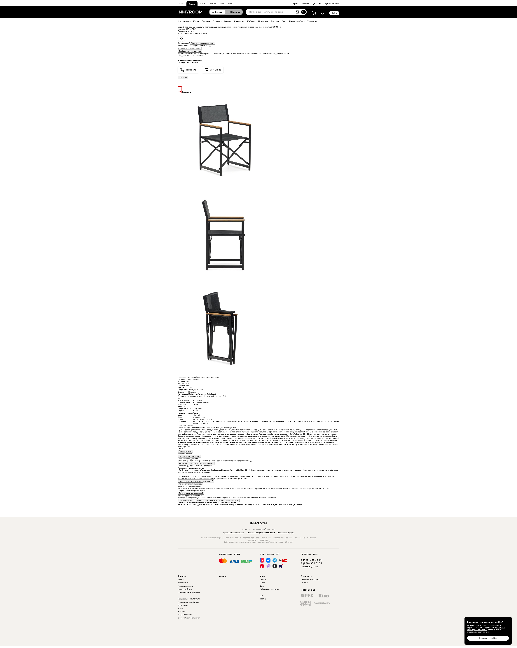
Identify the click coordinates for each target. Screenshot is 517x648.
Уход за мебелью (185, 589)
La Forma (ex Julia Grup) (203, 419)
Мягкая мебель (297, 21)
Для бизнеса (183, 605)
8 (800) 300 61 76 (311, 563)
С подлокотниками (201, 402)
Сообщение (215, 69)
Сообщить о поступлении (190, 51)
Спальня (206, 21)
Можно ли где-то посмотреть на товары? (196, 463)
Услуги (202, 3)
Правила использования (233, 532)
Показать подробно (309, 567)
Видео (262, 583)
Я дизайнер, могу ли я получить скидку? (196, 481)
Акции (180, 608)
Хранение (312, 21)
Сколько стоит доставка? (189, 456)
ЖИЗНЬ (263, 599)
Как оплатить (183, 583)
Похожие (183, 77)
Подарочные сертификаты (189, 592)
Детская (275, 21)
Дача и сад (239, 21)
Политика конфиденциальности (261, 532)
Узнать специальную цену (202, 43)
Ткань (190, 390)
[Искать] (303, 12)
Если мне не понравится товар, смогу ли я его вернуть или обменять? (209, 500)
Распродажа (184, 21)
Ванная (227, 21)
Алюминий (198, 390)
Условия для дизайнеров (188, 602)
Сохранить (186, 92)
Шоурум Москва (185, 614)
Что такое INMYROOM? (310, 579)
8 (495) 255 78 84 (332, 4)
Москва (305, 4)
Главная (181, 3)
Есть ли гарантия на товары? (191, 493)
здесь (251, 461)
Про (230, 3)
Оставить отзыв (185, 451)
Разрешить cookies (488, 638)
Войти (334, 13)
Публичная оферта (285, 532)
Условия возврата (185, 586)
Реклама (304, 583)
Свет (284, 21)
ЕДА (261, 595)
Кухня (196, 21)
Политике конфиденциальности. (486, 628)
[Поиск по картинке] (297, 12)
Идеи (262, 576)
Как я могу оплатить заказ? (190, 484)
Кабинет (251, 21)
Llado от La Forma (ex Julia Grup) (202, 394)
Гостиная (217, 21)
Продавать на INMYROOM (189, 599)
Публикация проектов (269, 589)
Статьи (263, 579)
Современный (199, 417)
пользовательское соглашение (246, 53)
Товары (192, 4)
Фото (222, 3)
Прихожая (263, 21)
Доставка (181, 579)
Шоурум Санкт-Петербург (189, 618)
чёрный (196, 415)
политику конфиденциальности (275, 53)
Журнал (212, 3)
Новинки (181, 611)
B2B (237, 3)
